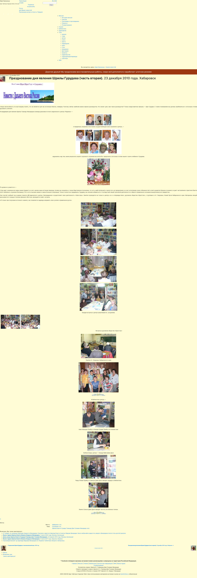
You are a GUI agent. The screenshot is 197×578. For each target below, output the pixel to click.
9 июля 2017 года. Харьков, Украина (32, 539)
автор (64, 38)
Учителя (64, 19)
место (64, 41)
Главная (74, 563)
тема (63, 36)
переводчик (65, 43)
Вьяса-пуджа (121, 563)
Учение (61, 27)
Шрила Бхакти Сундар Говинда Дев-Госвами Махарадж (69, 528)
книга (63, 40)
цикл (63, 45)
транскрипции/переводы (69, 56)
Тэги (60, 32)
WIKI (60, 60)
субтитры (65, 58)
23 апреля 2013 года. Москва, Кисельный (38, 537)
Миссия (61, 16)
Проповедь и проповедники (70, 21)
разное (64, 34)
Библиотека (62, 28)
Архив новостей (98, 548)
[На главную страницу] (2, 14)
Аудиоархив (62, 30)
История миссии (67, 17)
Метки (5, 552)
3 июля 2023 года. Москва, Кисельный (33, 535)
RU (53, 1)
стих (63, 47)
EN (56, 1)
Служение (55, 526)
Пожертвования (67, 25)
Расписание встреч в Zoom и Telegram (31, 12)
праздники (65, 49)
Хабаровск (55, 524)
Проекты (64, 23)
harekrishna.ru (125, 574)
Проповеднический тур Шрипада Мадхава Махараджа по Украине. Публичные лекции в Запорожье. (34, 540)
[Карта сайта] (6, 14)
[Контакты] (11, 14)
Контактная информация (105, 563)
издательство (66, 54)
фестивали (65, 51)
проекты (64, 53)
